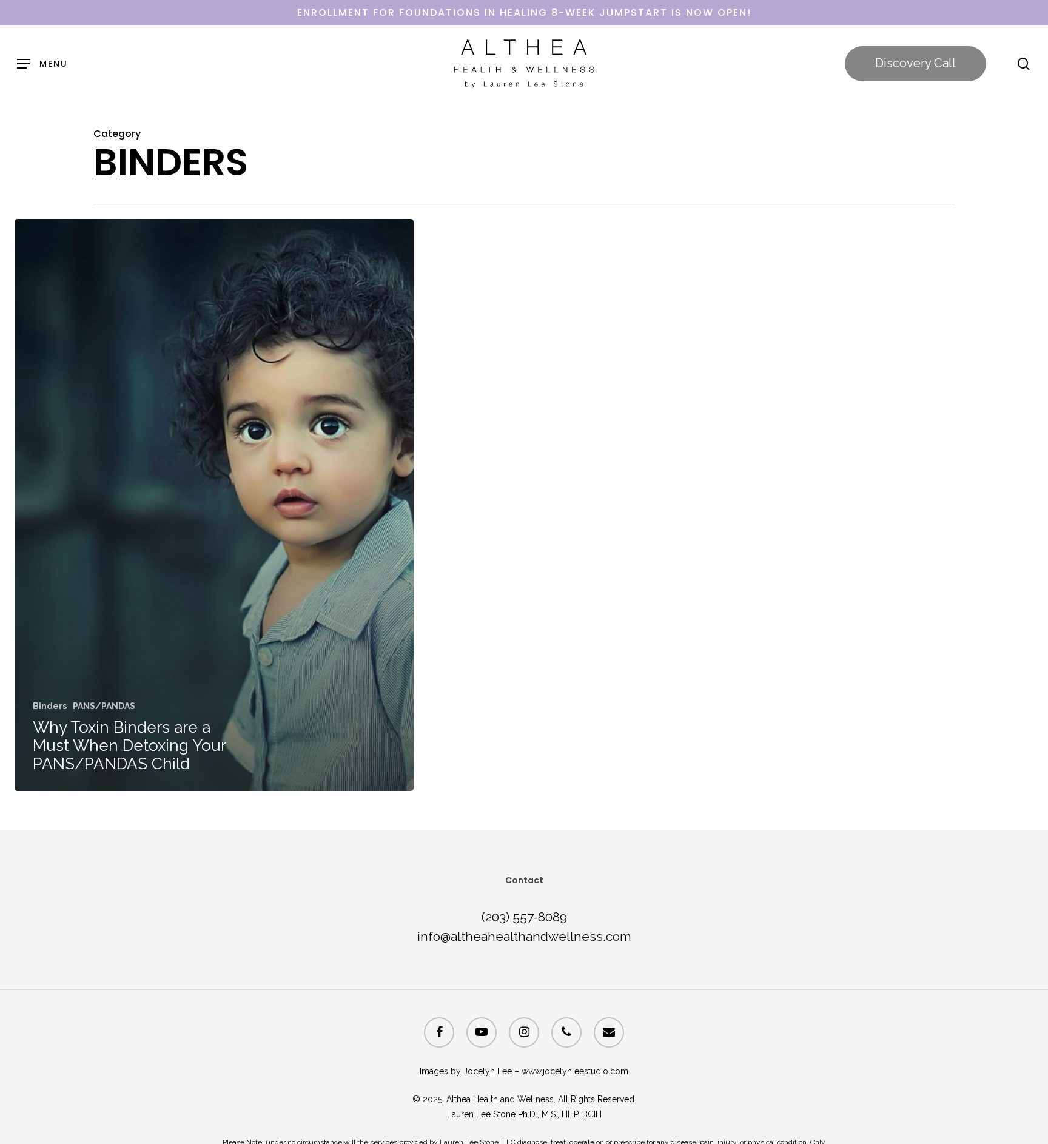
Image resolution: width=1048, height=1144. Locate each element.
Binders (50, 706)
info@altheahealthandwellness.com (524, 936)
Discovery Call (915, 63)
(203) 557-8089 (524, 916)
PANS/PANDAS (104, 706)
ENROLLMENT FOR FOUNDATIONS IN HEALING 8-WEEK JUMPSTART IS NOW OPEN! (524, 12)
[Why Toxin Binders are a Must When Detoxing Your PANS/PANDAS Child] (214, 505)
